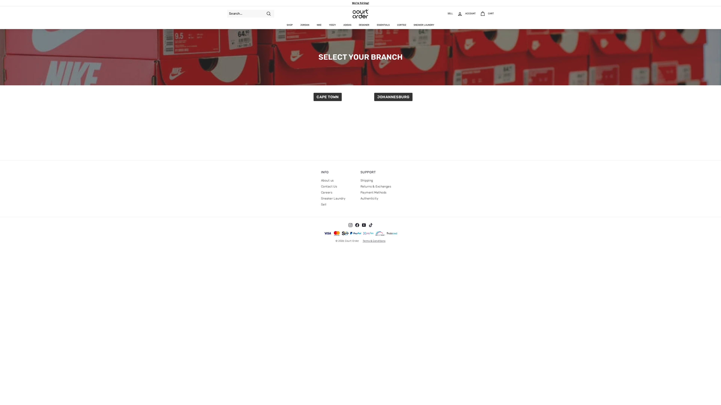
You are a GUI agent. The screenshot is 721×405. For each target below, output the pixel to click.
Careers (326, 192)
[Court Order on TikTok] (371, 225)
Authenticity (369, 198)
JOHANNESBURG (393, 97)
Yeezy (332, 25)
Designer (364, 25)
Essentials (383, 25)
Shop (290, 25)
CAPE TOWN (328, 97)
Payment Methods (373, 192)
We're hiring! (360, 3)
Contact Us (329, 186)
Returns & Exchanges (375, 186)
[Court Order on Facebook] (357, 225)
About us (327, 180)
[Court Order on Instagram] (350, 225)
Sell (324, 204)
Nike (319, 25)
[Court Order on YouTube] (364, 225)
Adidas (347, 25)
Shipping (366, 180)
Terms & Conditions (374, 240)
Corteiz (401, 25)
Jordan (304, 25)
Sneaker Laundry (424, 25)
